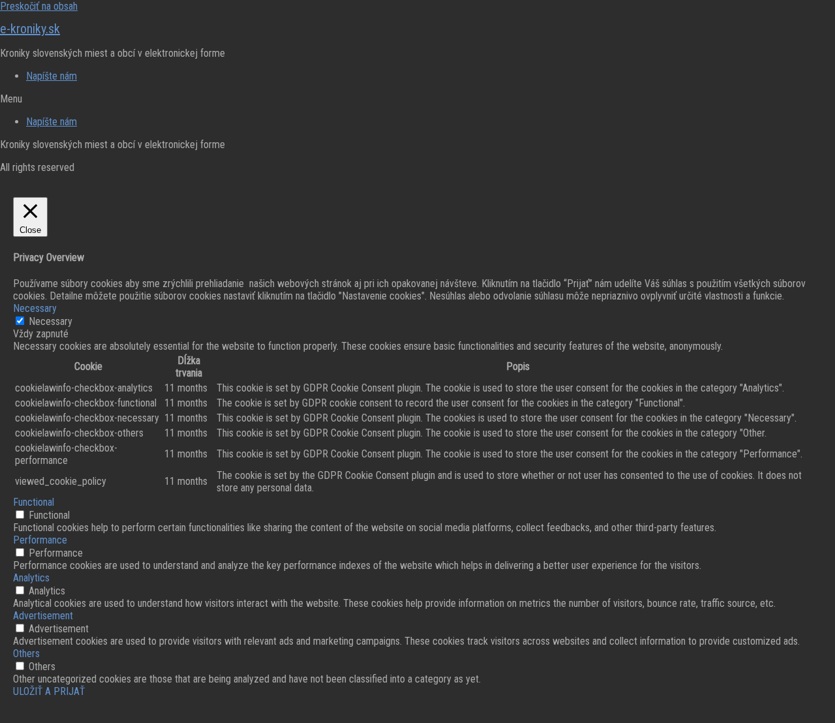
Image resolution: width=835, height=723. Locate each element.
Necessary (50, 321)
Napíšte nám (51, 76)
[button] (417, 99)
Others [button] (26, 653)
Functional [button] (33, 502)
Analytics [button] (31, 578)
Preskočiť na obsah (39, 6)
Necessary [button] (35, 308)
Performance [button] (40, 540)
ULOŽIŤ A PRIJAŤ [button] (49, 691)
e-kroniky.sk (30, 29)
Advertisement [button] (43, 615)
